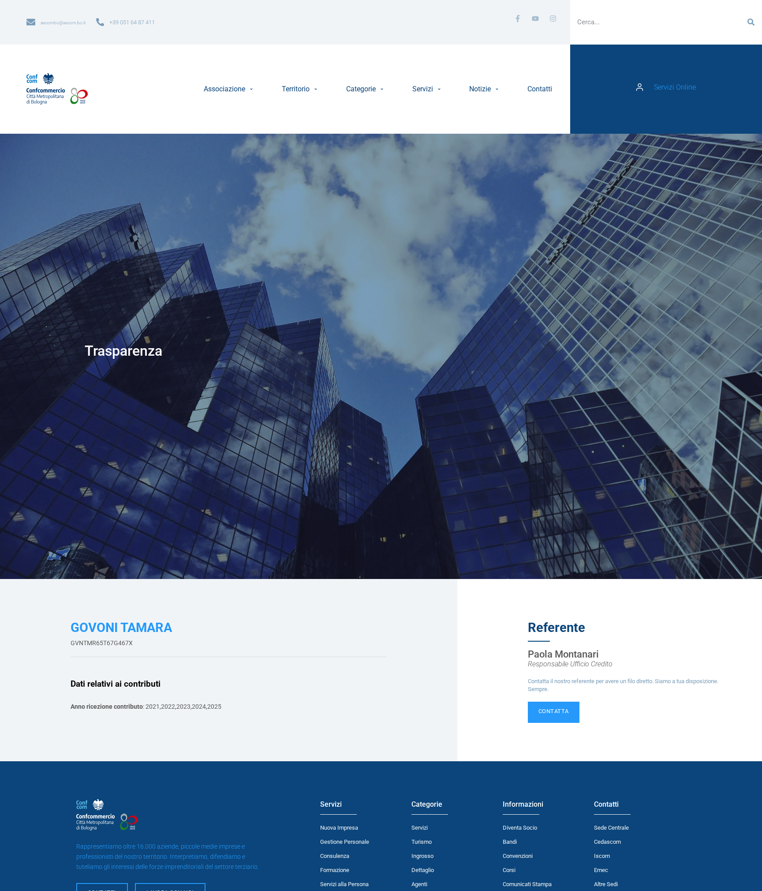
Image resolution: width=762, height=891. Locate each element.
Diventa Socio (520, 827)
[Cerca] (751, 22)
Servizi (419, 827)
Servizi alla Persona (344, 884)
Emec (601, 870)
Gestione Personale (344, 841)
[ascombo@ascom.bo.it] (30, 22)
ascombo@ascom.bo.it (63, 23)
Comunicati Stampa (527, 884)
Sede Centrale (611, 827)
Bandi (510, 841)
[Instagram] (553, 18)
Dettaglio (422, 870)
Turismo (421, 841)
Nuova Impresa (339, 827)
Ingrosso (422, 856)
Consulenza (334, 856)
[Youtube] (535, 18)
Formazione (334, 870)
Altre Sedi (606, 884)
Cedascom (607, 841)
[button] (229, 89)
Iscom (602, 856)
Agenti (419, 884)
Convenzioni (518, 856)
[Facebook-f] (517, 18)
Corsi (509, 870)
